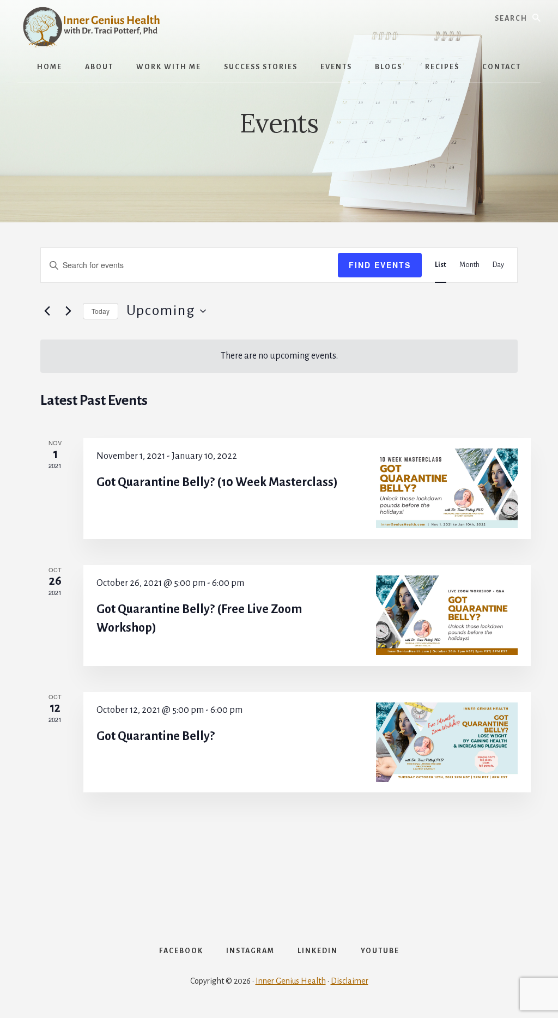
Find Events (380, 264)
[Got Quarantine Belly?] (447, 742)
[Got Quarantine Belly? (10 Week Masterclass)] (447, 488)
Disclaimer (349, 981)
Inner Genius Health (291, 981)
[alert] (279, 356)
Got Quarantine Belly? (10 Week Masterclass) (217, 482)
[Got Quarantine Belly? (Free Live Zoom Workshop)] (447, 615)
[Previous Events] (46, 311)
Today (101, 311)
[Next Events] (68, 311)
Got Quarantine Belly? (155, 736)
